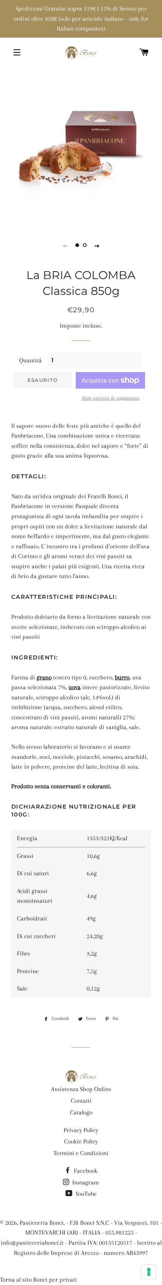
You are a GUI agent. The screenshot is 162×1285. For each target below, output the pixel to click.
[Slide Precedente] (65, 245)
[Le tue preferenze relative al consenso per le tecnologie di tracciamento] (149, 1272)
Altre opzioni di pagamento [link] (110, 398)
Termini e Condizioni (81, 1153)
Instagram (85, 1182)
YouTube (85, 1193)
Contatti (81, 1100)
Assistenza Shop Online (81, 1089)
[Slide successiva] (97, 245)
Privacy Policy (81, 1130)
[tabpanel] (81, 147)
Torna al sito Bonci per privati (38, 1279)
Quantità (30, 360)
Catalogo (81, 1112)
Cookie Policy (81, 1141)
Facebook (85, 1170)
